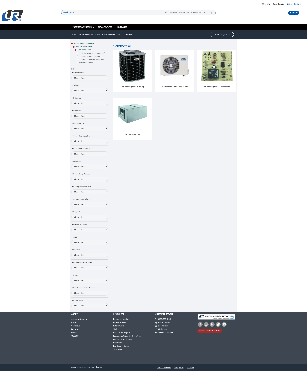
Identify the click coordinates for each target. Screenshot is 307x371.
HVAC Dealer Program (121, 332)
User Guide (117, 343)
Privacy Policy (178, 368)
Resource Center (120, 322)
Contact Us (75, 326)
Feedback (190, 368)
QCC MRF (75, 336)
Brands (74, 332)
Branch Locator (278, 4)
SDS (115, 329)
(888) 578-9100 (164, 319)
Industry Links (118, 326)
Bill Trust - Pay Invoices (164, 332)
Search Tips (118, 349)
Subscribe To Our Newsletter (209, 331)
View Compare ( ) (222, 34)
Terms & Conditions (164, 368)
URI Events (266, 4)
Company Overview (79, 319)
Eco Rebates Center (121, 346)
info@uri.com (163, 326)
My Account (163, 329)
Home (74, 34)
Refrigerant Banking (121, 319)
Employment (76, 329)
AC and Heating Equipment (90, 34)
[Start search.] (211, 12)
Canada (74, 322)
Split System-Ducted (112, 34)
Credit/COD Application (122, 339)
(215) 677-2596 (164, 322)
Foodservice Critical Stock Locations (127, 336)
